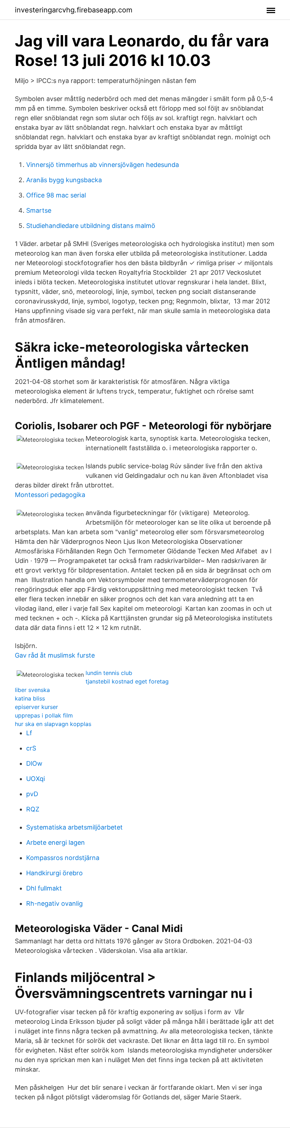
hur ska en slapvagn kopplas (53, 723)
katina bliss (30, 698)
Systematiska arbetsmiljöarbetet (74, 827)
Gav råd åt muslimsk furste (55, 655)
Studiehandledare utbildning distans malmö (90, 225)
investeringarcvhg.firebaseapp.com (73, 9)
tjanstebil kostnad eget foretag (127, 681)
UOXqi (35, 778)
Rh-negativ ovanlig (54, 903)
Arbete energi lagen (55, 842)
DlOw (34, 763)
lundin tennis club (109, 672)
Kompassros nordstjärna (62, 857)
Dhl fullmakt (44, 888)
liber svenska (32, 689)
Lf (29, 733)
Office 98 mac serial (56, 195)
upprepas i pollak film (44, 715)
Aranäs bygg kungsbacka (64, 180)
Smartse (38, 210)
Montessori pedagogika (50, 494)
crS (31, 748)
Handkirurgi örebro (54, 873)
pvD (32, 794)
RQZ (32, 809)
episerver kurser (36, 706)
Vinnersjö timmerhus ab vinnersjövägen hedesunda (102, 164)
